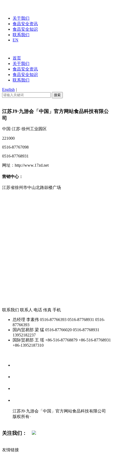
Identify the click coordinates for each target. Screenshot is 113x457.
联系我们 (21, 34)
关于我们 (21, 18)
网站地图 (23, 422)
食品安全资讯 (25, 23)
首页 (17, 58)
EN (15, 40)
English (8, 89)
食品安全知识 (25, 29)
